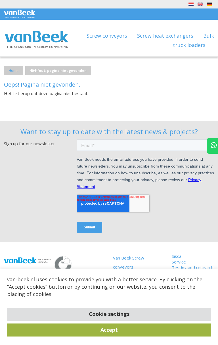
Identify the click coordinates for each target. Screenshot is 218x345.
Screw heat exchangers (166, 35)
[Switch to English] (200, 3)
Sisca (176, 256)
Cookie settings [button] (109, 313)
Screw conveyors (108, 35)
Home (13, 70)
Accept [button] (109, 329)
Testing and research (192, 267)
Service (179, 262)
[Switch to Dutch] (191, 3)
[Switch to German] (209, 3)
